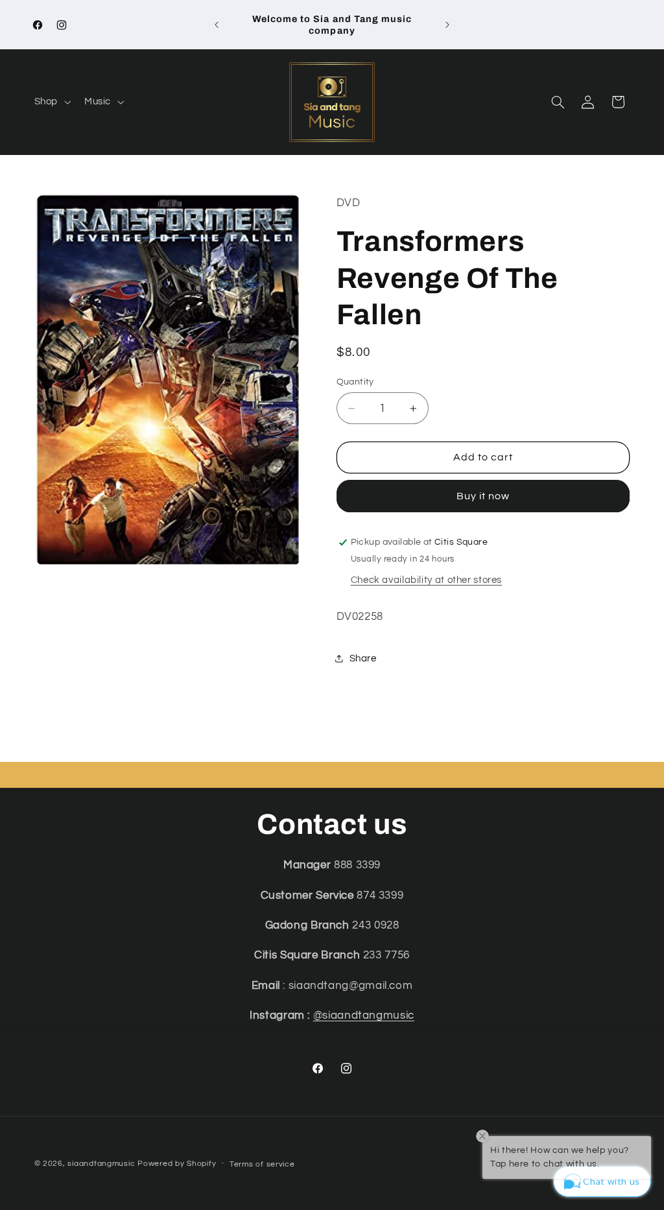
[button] (51, 102)
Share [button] (363, 658)
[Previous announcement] (216, 25)
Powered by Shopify (176, 1163)
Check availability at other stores (426, 580)
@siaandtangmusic (363, 1015)
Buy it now (483, 496)
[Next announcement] (447, 25)
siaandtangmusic (101, 1163)
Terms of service (262, 1164)
